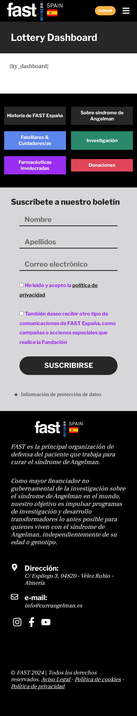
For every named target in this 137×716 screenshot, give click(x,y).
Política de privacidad (37, 686)
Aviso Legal (55, 679)
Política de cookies (98, 679)
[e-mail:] (14, 596)
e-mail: (36, 597)
